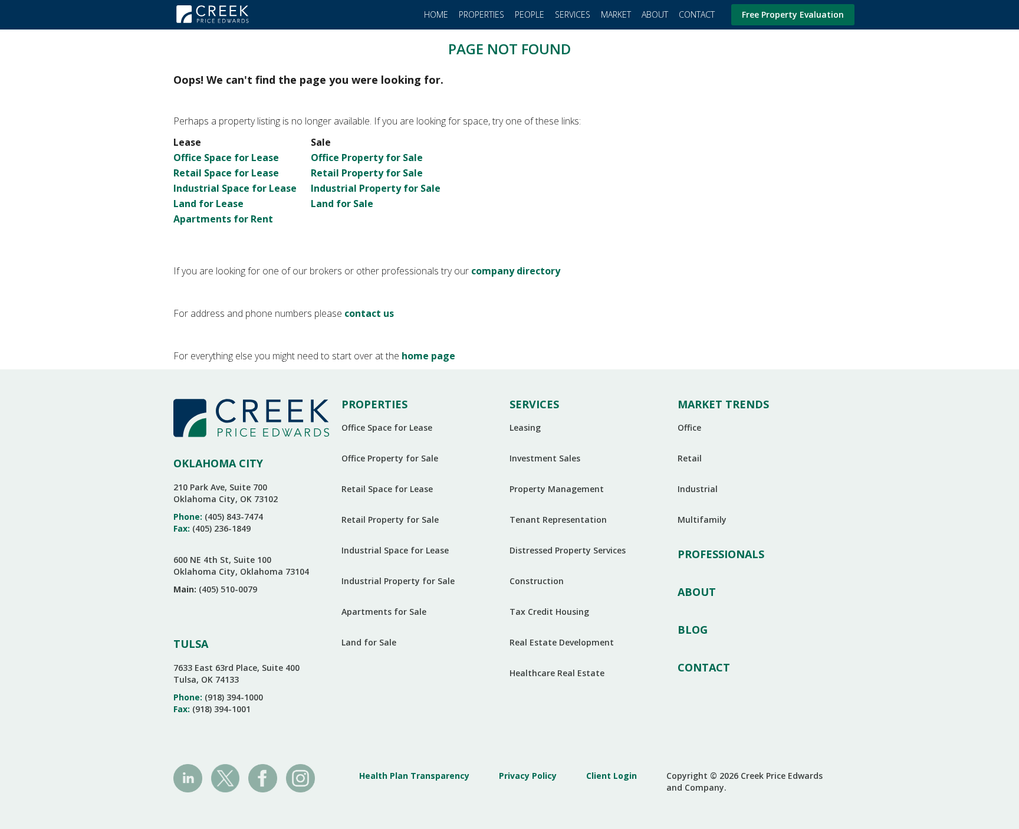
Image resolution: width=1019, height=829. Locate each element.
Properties (481, 14)
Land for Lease (208, 203)
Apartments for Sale (383, 611)
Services (572, 14)
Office (689, 427)
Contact (697, 14)
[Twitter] (225, 777)
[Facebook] (262, 777)
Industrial (698, 488)
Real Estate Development (562, 642)
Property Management (557, 488)
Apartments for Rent (223, 218)
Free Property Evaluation (793, 14)
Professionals (721, 554)
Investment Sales (545, 458)
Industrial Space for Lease (235, 188)
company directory (515, 270)
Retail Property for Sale (367, 172)
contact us (369, 313)
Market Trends (723, 404)
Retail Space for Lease (226, 172)
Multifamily (702, 519)
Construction (537, 580)
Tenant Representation (558, 519)
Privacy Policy (528, 775)
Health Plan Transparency (414, 775)
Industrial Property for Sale (376, 188)
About (655, 14)
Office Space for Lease (226, 157)
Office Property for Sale (367, 157)
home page (428, 355)
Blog (693, 629)
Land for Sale (342, 203)
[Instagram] (300, 777)
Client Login (611, 775)
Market (616, 14)
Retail (690, 458)
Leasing (525, 427)
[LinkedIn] (187, 777)
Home (436, 14)
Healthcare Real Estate (557, 673)
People (529, 14)
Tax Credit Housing (549, 611)
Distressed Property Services (568, 550)
